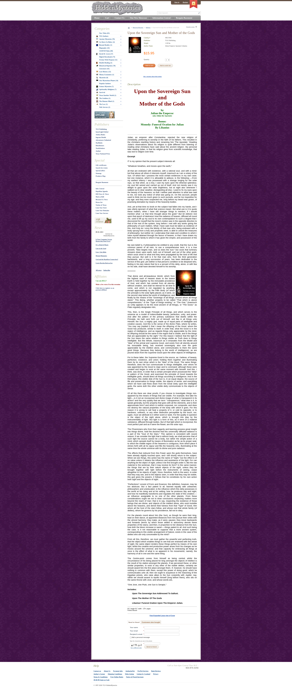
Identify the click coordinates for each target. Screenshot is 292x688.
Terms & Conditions (101, 677)
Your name (134, 627)
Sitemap (98, 173)
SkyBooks (99, 143)
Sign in (176, 2)
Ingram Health (101, 137)
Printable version (190, 27)
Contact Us (119, 18)
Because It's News (102, 199)
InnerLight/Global (102, 132)
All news (99, 270)
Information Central (162, 18)
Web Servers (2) (104, 107)
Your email (134, 631)
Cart (107, 18)
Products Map (101, 176)
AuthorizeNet (130, 671)
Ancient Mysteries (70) (107, 39)
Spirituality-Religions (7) (107, 89)
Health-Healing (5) (105, 63)
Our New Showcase (138, 18)
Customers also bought (151, 622)
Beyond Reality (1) (105, 45)
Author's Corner (99, 674)
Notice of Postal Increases (134, 677)
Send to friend (133, 622)
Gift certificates (101, 165)
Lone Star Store (101, 208)
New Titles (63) (104, 33)
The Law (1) (103, 104)
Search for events (102, 168)
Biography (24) (104, 48)
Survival (102, 92)
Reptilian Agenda (102, 191)
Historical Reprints (138, 27)
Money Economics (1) (106, 75)
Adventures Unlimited (103, 140)
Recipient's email (136, 634)
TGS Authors (103, 36)
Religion (148, 27)
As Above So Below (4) (107, 42)
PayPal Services (143, 671)
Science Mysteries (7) (106, 86)
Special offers (100, 171)
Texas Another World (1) (107, 95)
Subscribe (106, 270)
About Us (107, 671)
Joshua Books (100, 135)
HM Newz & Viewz (102, 194)
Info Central (100, 189)
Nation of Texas (101, 205)
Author (98, 151)
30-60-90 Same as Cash (101, 680)
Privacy (155, 674)
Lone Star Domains (102, 210)
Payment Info (118, 671)
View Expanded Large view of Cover (162, 615)
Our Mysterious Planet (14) (108, 80)
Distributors (100, 145)
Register (185, 2)
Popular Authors (105, 83)
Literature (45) (104, 69)
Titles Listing (129, 674)
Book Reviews (156, 671)
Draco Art (99, 202)
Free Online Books (116, 677)
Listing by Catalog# (143, 674)
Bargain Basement (102, 182)
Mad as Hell (100, 197)
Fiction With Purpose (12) (108, 60)
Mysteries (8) (103, 77)
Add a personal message (140, 637)
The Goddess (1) (104, 98)
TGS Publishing (101, 129)
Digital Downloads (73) (107, 57)
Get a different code (136, 647)
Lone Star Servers (102, 213)
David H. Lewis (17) (106, 54)
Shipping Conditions (115, 674)
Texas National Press (103, 154)
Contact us (97, 671)
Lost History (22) (105, 72)
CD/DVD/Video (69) (106, 51)
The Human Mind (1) (106, 101)
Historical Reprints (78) (107, 66)
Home (97, 18)
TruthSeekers (100, 148)
